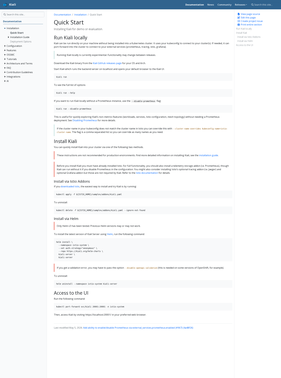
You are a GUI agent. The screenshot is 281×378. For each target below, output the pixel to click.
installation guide (208, 155)
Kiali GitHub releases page (107, 63)
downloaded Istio (70, 186)
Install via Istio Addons (249, 36)
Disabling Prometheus (84, 120)
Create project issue (251, 21)
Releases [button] (240, 4)
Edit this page (248, 17)
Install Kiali (241, 32)
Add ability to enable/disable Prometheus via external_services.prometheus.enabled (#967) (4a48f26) (138, 327)
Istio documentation (147, 172)
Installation (80, 14)
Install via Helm (245, 41)
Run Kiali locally (244, 28)
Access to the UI (244, 45)
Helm (110, 234)
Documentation (62, 14)
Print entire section (251, 24)
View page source (250, 14)
